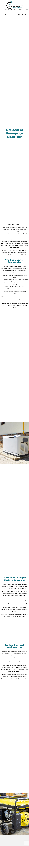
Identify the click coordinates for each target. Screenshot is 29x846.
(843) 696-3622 (22, 14)
